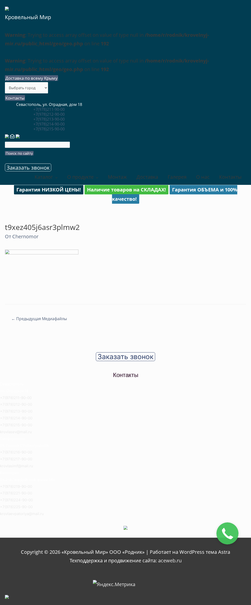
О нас (203, 177)
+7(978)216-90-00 (16, 452)
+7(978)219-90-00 (16, 486)
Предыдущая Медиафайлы (39, 318)
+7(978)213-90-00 (49, 119)
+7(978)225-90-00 (16, 506)
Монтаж (117, 177)
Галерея (177, 177)
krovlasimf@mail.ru (16, 466)
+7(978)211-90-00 (49, 109)
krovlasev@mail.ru (16, 431)
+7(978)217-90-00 (16, 459)
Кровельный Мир (28, 17)
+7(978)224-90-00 (16, 500)
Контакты (15, 98)
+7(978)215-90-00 (49, 129)
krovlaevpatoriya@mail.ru (22, 513)
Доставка (147, 177)
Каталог (44, 177)
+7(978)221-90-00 (16, 493)
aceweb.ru (170, 560)
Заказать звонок (28, 167)
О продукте (80, 177)
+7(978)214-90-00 (49, 124)
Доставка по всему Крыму (31, 78)
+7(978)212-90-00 (49, 114)
